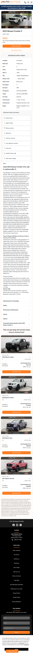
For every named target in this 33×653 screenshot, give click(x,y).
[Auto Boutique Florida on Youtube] (16, 525)
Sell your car (16, 571)
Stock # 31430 (5, 355)
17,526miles (27, 359)
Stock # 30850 (5, 436)
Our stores (16, 554)
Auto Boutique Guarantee (16, 584)
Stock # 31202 (5, 476)
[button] (25, 2)
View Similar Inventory (16, 50)
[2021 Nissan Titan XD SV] (16, 466)
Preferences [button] (26, 644)
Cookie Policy (16, 597)
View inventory (16, 550)
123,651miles (27, 399)
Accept (16, 649)
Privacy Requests (16, 601)
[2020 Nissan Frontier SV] (16, 385)
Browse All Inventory (16, 46)
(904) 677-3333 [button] (17, 539)
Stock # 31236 (5, 395)
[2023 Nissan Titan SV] (16, 425)
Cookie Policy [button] (21, 643)
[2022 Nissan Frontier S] (16, 344)
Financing (16, 563)
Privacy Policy (16, 593)
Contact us (16, 559)
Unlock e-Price (17, 371)
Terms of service (16, 576)
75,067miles (27, 480)
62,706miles (27, 440)
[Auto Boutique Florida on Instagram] (20, 525)
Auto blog (16, 580)
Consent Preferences (12, 651)
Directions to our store (16, 589)
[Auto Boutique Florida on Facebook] (13, 525)
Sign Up (16, 632)
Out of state (17, 567)
